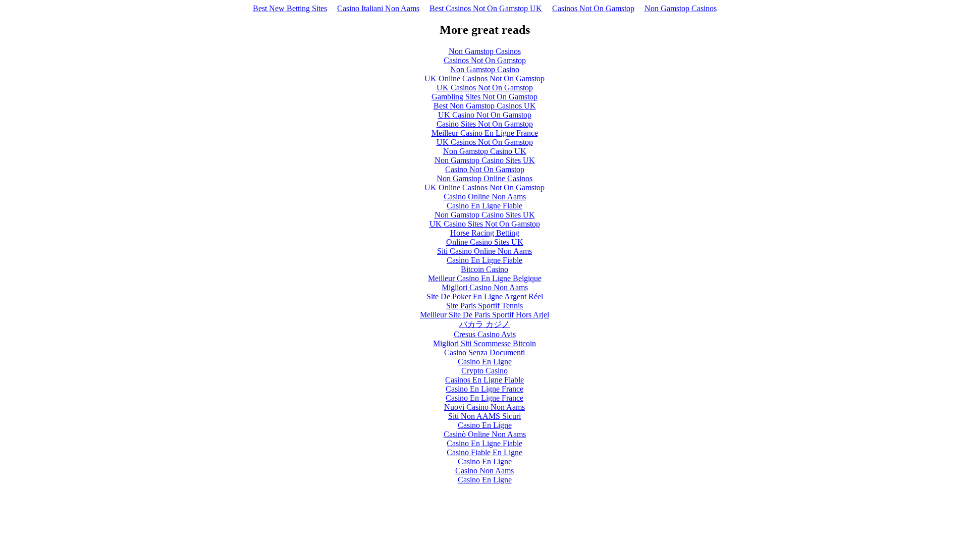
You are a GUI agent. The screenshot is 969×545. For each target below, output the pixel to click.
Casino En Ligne (485, 361)
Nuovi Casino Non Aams (484, 407)
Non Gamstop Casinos (680, 8)
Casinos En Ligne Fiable (484, 379)
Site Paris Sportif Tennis (484, 305)
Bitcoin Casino (484, 269)
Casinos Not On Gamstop (593, 8)
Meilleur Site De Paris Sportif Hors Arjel (484, 314)
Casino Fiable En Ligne (484, 452)
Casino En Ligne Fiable (484, 205)
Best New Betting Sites (290, 8)
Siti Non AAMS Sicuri (484, 416)
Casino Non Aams (484, 470)
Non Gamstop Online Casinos (484, 178)
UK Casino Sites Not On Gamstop (484, 224)
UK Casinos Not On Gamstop (485, 87)
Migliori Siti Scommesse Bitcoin (484, 343)
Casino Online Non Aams (485, 196)
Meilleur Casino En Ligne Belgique (485, 278)
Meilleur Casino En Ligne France (485, 133)
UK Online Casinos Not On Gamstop (484, 78)
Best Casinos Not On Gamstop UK (485, 8)
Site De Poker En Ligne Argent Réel (484, 296)
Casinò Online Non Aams (485, 434)
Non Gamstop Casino (484, 69)
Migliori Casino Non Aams (485, 287)
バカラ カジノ (484, 324)
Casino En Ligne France (484, 389)
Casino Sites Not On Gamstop (485, 124)
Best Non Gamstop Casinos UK (485, 105)
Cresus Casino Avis (485, 334)
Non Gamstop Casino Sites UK (485, 160)
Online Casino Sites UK (484, 242)
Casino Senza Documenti (484, 352)
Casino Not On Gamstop (484, 169)
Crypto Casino (484, 370)
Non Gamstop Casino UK (484, 151)
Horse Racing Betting (484, 233)
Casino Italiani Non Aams (378, 8)
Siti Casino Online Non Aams (484, 251)
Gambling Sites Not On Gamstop (484, 96)
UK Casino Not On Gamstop (484, 115)
